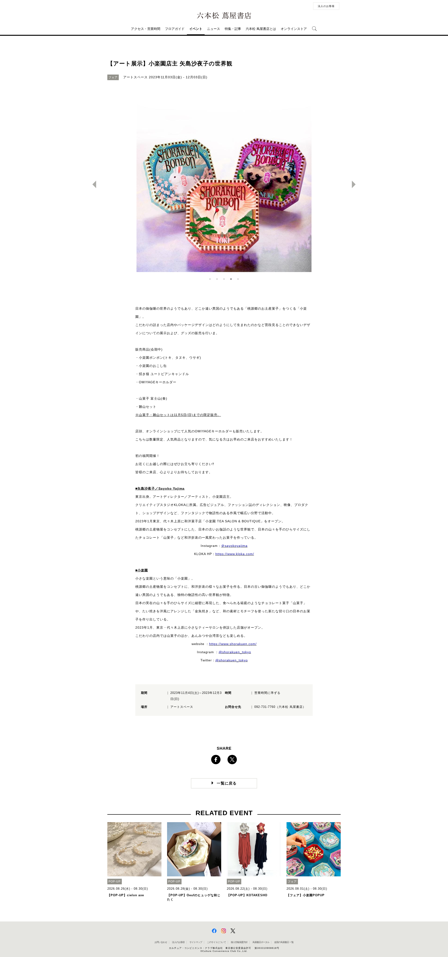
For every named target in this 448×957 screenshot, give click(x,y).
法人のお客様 (326, 6)
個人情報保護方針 (239, 942)
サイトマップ (195, 942)
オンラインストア (294, 29)
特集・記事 (233, 29)
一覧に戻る (227, 783)
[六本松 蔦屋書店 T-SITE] (224, 15)
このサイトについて (216, 942)
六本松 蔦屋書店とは (261, 29)
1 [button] (210, 279)
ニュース (213, 29)
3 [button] (224, 279)
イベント (195, 29)
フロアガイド (175, 29)
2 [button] (217, 279)
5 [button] (238, 279)
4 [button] (231, 279)
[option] (224, 184)
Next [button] (355, 184)
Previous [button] (92, 184)
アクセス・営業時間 (145, 29)
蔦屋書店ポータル (260, 942)
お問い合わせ (160, 942)
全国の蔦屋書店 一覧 (284, 942)
